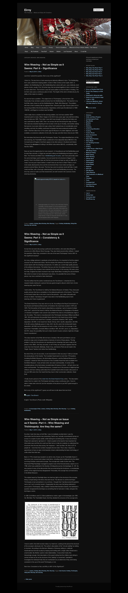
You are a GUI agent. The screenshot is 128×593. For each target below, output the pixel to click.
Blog (32, 47)
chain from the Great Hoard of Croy (53, 379)
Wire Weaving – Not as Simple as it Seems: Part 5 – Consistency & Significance (44, 237)
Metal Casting (90, 154)
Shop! (26, 51)
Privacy (51, 47)
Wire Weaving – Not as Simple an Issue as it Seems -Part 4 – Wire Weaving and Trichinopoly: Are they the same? (46, 422)
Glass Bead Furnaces (92, 139)
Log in (88, 193)
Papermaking (90, 160)
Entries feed (89, 195)
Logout (44, 47)
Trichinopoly (74, 571)
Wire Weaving (50, 223)
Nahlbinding (67, 223)
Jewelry (31, 223)
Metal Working (42, 223)
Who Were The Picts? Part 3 (94, 76)
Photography (90, 162)
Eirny (27, 10)
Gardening (89, 137)
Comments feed (90, 197)
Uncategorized (90, 182)
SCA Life (88, 168)
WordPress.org (90, 199)
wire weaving (32, 225)
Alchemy (88, 115)
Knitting (36, 223)
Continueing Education (93, 129)
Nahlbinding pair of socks (53, 156)
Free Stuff (44, 51)
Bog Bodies (89, 121)
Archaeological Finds (35, 409)
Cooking (88, 131)
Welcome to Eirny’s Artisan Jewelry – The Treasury (83, 47)
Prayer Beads (90, 164)
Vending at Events (91, 184)
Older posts (28, 579)
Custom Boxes (90, 133)
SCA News (93, 108)
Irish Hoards (62, 571)
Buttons (88, 125)
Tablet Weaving (90, 172)
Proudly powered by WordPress (64, 586)
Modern (59, 51)
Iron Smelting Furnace (92, 143)
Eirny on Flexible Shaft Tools (94, 89)
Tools (87, 180)
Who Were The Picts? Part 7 (94, 68)
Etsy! (37, 47)
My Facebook (34, 51)
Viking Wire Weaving (29, 572)
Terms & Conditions (61, 47)
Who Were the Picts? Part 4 (94, 74)
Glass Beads (89, 141)
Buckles (88, 123)
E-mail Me (83, 51)
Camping (88, 127)
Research (88, 166)
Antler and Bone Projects (93, 117)
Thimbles (89, 178)
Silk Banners (90, 170)
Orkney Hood (90, 158)
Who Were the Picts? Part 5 (94, 72)
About (76, 51)
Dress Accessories (91, 135)
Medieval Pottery (91, 152)
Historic (52, 51)
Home (26, 47)
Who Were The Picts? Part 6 (94, 70)
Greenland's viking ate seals (94, 95)
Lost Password (68, 51)
